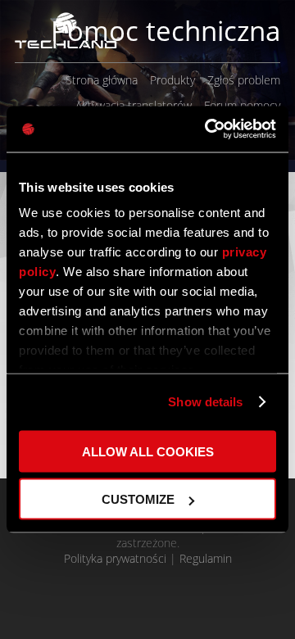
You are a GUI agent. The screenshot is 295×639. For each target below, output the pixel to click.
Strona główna (102, 80)
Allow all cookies (148, 451)
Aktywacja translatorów (133, 105)
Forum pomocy (242, 105)
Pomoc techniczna (165, 30)
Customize (138, 499)
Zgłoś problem (243, 80)
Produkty (172, 80)
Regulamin (205, 558)
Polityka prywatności (115, 558)
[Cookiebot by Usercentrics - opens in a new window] (208, 129)
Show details (205, 402)
